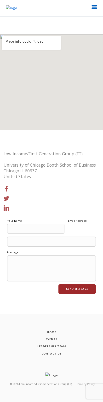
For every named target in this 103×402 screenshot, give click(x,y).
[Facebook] (6, 189)
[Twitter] (6, 199)
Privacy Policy (86, 384)
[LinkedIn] (6, 208)
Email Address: (77, 220)
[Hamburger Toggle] (94, 8)
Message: (13, 252)
